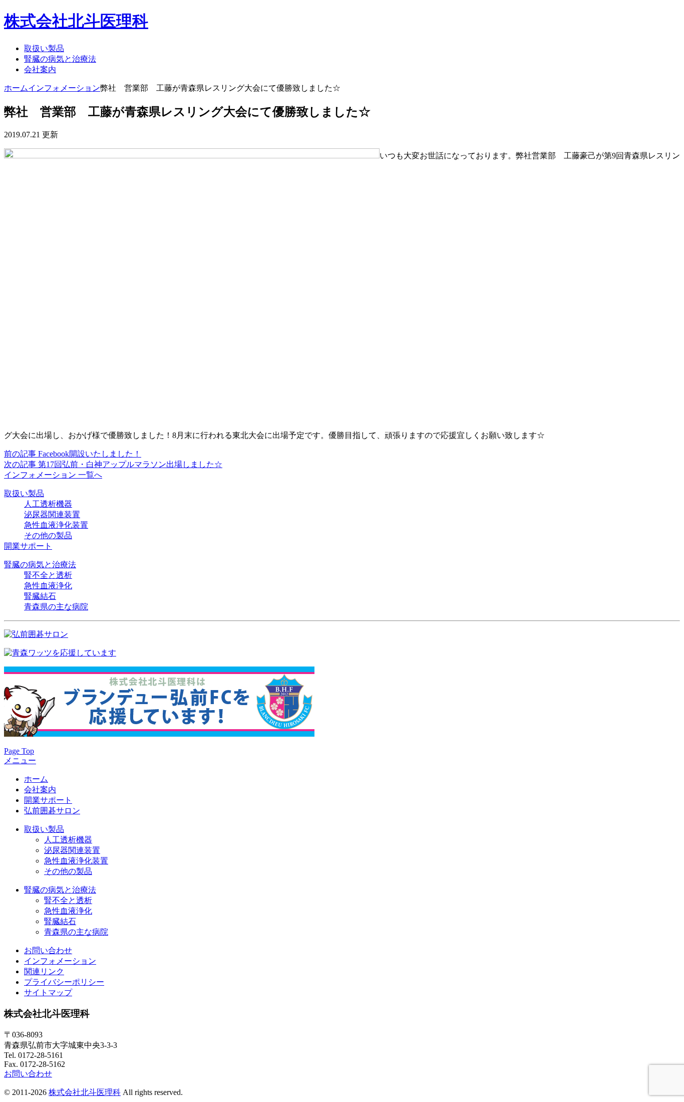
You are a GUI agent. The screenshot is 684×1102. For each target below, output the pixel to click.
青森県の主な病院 (56, 606)
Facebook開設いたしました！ (72, 454)
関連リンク (44, 971)
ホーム (16, 88)
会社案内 (40, 69)
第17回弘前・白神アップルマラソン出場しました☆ (113, 464)
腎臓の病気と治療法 (60, 59)
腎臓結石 (40, 596)
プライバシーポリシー (64, 982)
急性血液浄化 (48, 585)
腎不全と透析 (48, 575)
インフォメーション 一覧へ (53, 475)
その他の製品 (48, 535)
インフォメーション (64, 88)
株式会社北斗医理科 (76, 21)
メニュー (20, 760)
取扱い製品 (44, 48)
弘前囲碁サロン (52, 810)
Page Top (19, 751)
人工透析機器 (48, 504)
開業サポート (28, 546)
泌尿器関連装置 (52, 514)
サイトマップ (48, 992)
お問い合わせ (48, 950)
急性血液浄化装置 (56, 525)
